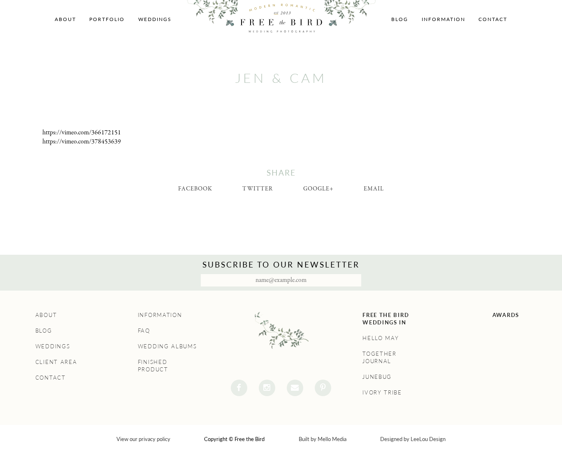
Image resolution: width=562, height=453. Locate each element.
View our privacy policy (143, 439)
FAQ (144, 330)
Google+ (318, 189)
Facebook (195, 189)
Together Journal (379, 357)
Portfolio (107, 19)
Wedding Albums (167, 346)
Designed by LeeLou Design (413, 439)
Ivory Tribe (382, 392)
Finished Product (153, 365)
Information (443, 19)
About (65, 19)
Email (374, 189)
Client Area (56, 362)
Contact (492, 19)
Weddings (155, 19)
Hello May (380, 338)
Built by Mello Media (322, 439)
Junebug (377, 376)
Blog (399, 19)
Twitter (257, 189)
